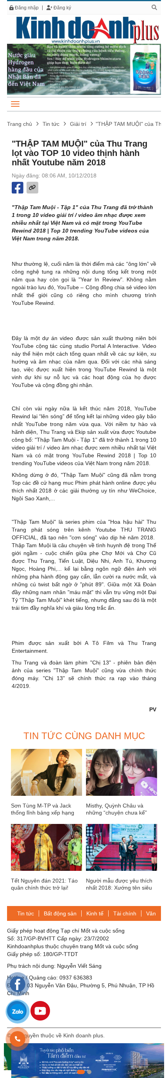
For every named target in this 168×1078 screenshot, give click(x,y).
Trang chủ (19, 124)
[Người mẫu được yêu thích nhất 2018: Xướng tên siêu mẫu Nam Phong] (121, 847)
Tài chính (124, 913)
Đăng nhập (26, 7)
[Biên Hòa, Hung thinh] (84, 1060)
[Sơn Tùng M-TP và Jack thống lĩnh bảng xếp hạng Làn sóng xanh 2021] (46, 772)
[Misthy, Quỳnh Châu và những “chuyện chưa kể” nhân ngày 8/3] (121, 772)
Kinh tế (95, 913)
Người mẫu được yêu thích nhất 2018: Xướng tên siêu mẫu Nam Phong (119, 887)
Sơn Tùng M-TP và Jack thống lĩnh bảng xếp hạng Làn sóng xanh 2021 (42, 812)
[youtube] (40, 1010)
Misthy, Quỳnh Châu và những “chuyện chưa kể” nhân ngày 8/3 (116, 812)
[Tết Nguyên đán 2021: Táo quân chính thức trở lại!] (46, 847)
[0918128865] (17, 1039)
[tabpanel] (84, 1060)
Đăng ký (61, 7)
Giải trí (78, 124)
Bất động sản (60, 913)
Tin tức (51, 124)
